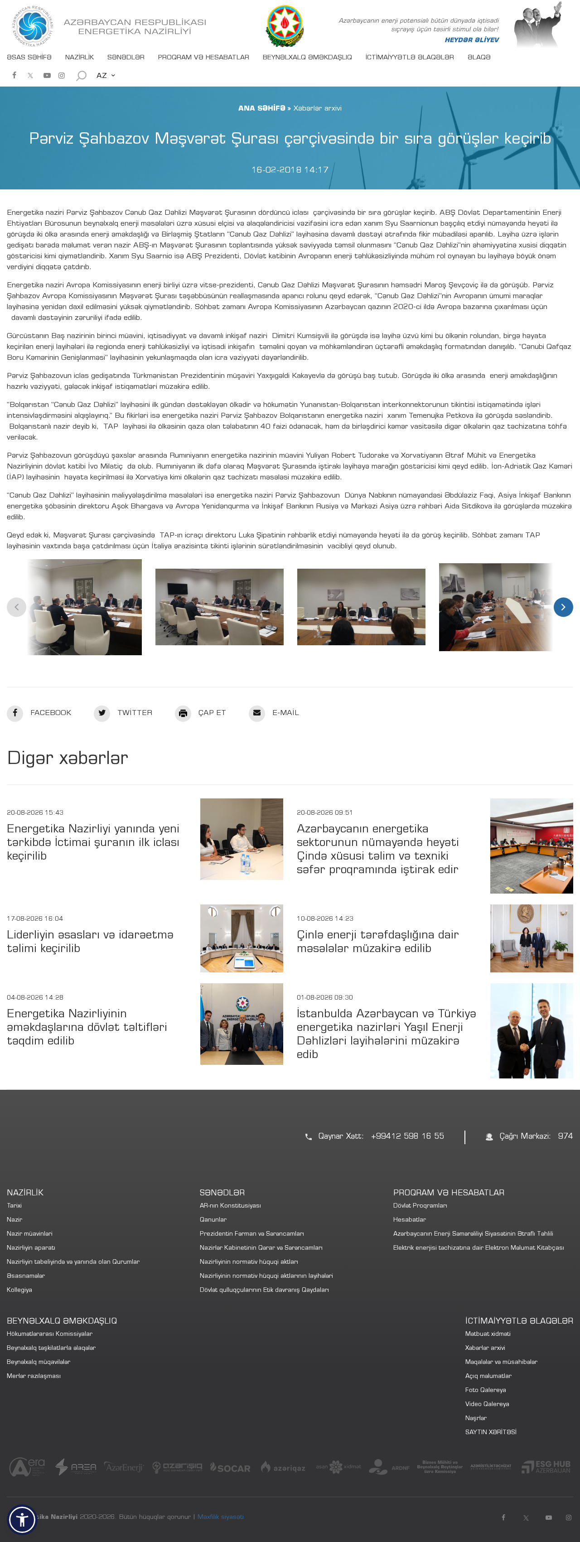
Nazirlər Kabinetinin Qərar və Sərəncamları (261, 1249)
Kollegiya (19, 1291)
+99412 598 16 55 (407, 1137)
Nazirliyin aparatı (31, 1249)
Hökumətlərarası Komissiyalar (49, 1335)
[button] (22, 1520)
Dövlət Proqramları (420, 1206)
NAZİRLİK (79, 58)
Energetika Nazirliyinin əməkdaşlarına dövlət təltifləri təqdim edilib (87, 1028)
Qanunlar (213, 1220)
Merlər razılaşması (34, 1377)
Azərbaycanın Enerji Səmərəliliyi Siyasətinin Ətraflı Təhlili (473, 1234)
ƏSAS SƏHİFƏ (29, 58)
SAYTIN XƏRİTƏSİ (491, 1433)
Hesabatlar (409, 1220)
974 (565, 1137)
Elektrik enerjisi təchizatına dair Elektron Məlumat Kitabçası (478, 1249)
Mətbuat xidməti (488, 1335)
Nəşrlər (476, 1419)
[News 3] (78, 607)
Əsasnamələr (26, 1277)
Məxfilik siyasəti (221, 1517)
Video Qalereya (487, 1405)
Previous (16, 607)
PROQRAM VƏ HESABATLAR (203, 58)
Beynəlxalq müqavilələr (38, 1363)
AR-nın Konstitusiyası (230, 1206)
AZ (102, 76)
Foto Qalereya (485, 1391)
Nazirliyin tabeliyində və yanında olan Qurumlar (73, 1263)
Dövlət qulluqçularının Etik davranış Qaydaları (264, 1291)
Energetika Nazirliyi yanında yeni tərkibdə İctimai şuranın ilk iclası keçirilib (93, 843)
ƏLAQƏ (479, 58)
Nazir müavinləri (30, 1234)
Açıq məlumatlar (488, 1377)
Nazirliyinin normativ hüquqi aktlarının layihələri (266, 1277)
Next (563, 607)
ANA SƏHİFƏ (261, 108)
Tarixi (14, 1206)
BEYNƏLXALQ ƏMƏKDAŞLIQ (307, 58)
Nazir (14, 1220)
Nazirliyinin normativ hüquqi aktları (249, 1263)
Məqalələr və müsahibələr (501, 1363)
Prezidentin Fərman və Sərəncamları (252, 1234)
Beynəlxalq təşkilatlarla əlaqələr (51, 1349)
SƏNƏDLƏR (126, 58)
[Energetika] (111, 26)
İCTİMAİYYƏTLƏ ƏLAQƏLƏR (410, 58)
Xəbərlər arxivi (485, 1349)
